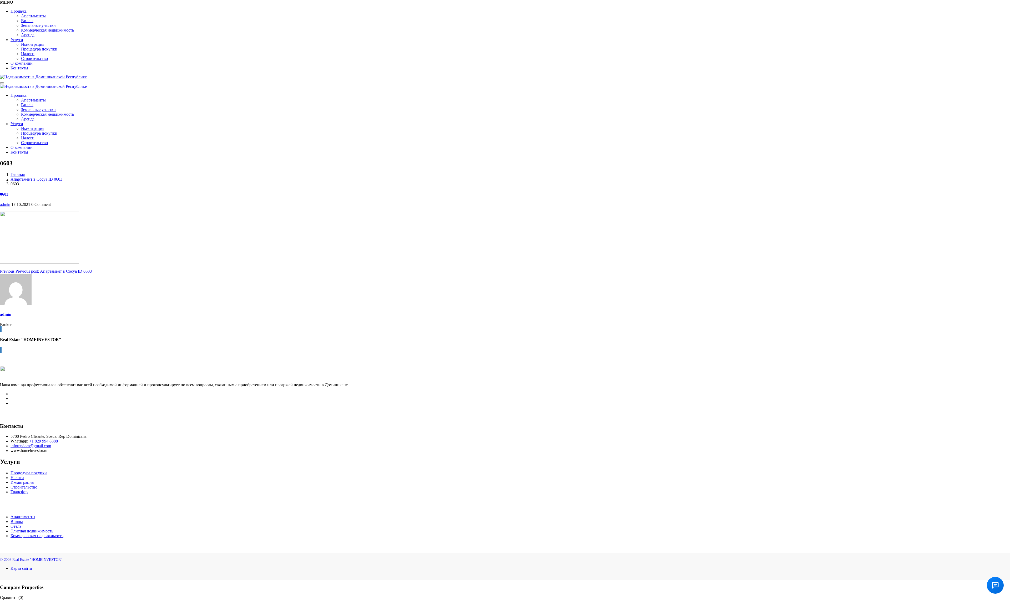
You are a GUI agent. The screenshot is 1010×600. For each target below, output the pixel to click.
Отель (16, 526)
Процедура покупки (39, 49)
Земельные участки (38, 25)
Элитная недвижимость (32, 531)
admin (5, 204)
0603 (4, 194)
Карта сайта (21, 568)
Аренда (27, 35)
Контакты (19, 68)
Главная (18, 174)
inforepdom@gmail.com (31, 446)
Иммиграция (32, 44)
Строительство (34, 58)
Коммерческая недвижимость (47, 30)
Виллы (27, 20)
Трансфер (19, 492)
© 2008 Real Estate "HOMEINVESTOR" (31, 560)
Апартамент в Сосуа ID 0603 (36, 179)
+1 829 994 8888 (43, 441)
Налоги (27, 54)
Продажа (19, 11)
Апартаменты (33, 16)
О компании (22, 63)
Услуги (17, 39)
